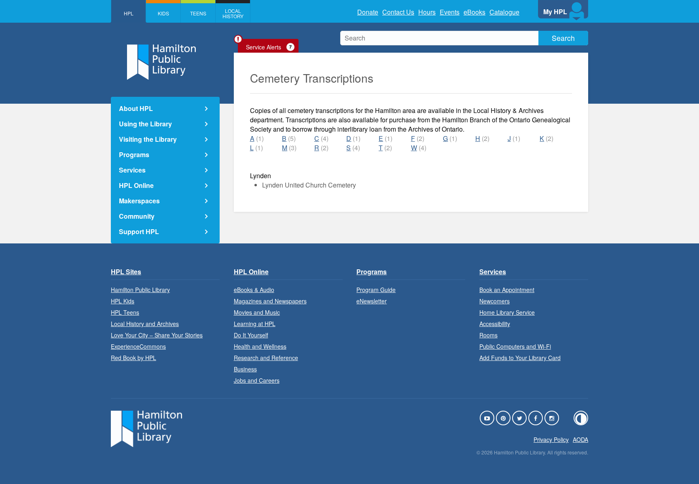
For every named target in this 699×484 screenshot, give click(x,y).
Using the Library (145, 123)
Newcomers (494, 301)
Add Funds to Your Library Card (520, 358)
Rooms (488, 335)
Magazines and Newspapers (270, 301)
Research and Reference (266, 358)
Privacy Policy (551, 439)
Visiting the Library (148, 139)
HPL (128, 13)
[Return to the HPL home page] (146, 444)
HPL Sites (126, 271)
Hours (427, 12)
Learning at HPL (254, 324)
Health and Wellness (260, 346)
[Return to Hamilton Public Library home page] (165, 63)
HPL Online (136, 185)
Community (137, 216)
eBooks (474, 12)
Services (132, 170)
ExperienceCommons (138, 346)
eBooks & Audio (254, 290)
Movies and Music (257, 312)
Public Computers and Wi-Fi (515, 346)
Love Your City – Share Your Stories (157, 335)
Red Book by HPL (133, 358)
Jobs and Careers (257, 380)
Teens (198, 13)
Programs (134, 154)
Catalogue (504, 12)
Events (450, 12)
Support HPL (139, 231)
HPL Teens (125, 312)
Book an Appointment (506, 290)
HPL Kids (122, 301)
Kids (163, 13)
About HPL (136, 108)
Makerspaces (139, 200)
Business (245, 369)
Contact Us (398, 12)
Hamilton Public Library (140, 290)
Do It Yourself (251, 335)
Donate (367, 12)
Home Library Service (507, 312)
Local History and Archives (145, 324)
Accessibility (494, 324)
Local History (233, 13)
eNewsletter (371, 301)
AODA (580, 439)
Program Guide (376, 290)
